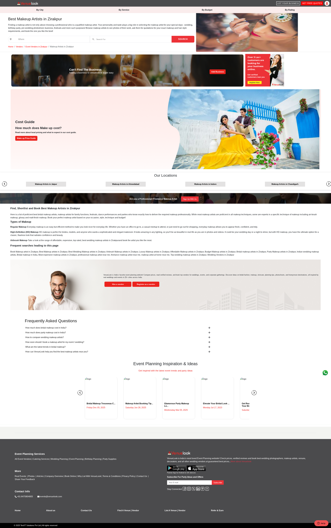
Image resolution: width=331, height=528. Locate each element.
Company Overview (54, 476)
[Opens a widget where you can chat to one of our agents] (321, 523)
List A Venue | (171, 510)
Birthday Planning (93, 459)
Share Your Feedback (25, 479)
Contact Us (142, 476)
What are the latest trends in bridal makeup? (45, 347)
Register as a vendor (146, 284)
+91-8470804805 (25, 496)
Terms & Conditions (112, 476)
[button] (10, 47)
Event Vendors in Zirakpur (36, 47)
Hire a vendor (118, 284)
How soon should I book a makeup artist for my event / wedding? (54, 342)
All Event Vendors (23, 459)
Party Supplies (109, 459)
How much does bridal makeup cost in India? (45, 328)
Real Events (21, 476)
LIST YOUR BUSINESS (288, 3)
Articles (40, 476)
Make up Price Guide (26, 138)
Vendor (135, 510)
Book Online (70, 476)
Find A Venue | (124, 510)
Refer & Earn (217, 510)
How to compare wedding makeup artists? (44, 337)
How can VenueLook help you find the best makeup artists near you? (56, 352)
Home (10, 47)
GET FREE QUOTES (312, 3)
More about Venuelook (241, 461)
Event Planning (76, 459)
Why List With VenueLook (89, 476)
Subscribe (217, 482)
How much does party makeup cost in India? (45, 332)
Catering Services (41, 459)
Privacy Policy (128, 476)
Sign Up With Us (190, 199)
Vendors (19, 47)
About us (50, 510)
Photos (31, 476)
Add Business (217, 72)
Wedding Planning (59, 459)
